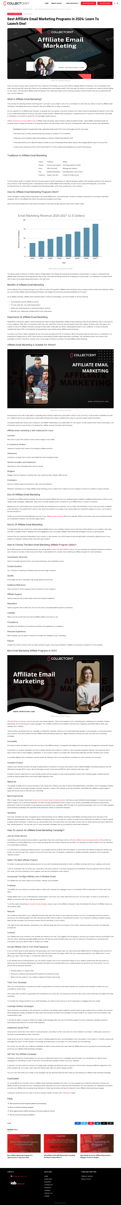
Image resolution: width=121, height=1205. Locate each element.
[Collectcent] (17, 3)
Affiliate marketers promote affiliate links (21, 121)
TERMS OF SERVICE (87, 1176)
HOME (46, 1176)
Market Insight (56, 3)
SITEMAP (47, 1196)
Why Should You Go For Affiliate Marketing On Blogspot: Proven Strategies (95, 1156)
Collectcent (66, 1093)
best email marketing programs (21, 721)
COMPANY (47, 1190)
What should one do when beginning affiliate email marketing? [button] (28, 1103)
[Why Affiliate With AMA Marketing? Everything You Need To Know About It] (60, 1143)
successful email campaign (38, 904)
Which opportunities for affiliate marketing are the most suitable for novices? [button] (32, 1111)
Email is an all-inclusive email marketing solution (49, 800)
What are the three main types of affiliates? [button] (22, 1115)
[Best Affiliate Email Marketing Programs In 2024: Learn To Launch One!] (60, 53)
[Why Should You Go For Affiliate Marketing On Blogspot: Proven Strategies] (97, 1143)
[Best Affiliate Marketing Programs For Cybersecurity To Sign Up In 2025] (24, 1143)
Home (47, 3)
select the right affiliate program (63, 549)
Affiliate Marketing (14, 14)
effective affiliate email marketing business (84, 840)
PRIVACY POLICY (86, 1179)
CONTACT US (48, 1193)
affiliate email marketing (79, 415)
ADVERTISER (48, 1179)
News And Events (72, 3)
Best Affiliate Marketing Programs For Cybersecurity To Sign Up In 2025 (20, 1156)
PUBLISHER (47, 1182)
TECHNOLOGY (48, 1185)
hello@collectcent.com (19, 1176)
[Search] (117, 3)
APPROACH (47, 1187)
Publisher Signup (104, 3)
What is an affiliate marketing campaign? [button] (22, 1107)
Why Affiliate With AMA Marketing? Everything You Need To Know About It (59, 1156)
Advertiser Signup (88, 3)
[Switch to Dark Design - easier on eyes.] (115, 3)
